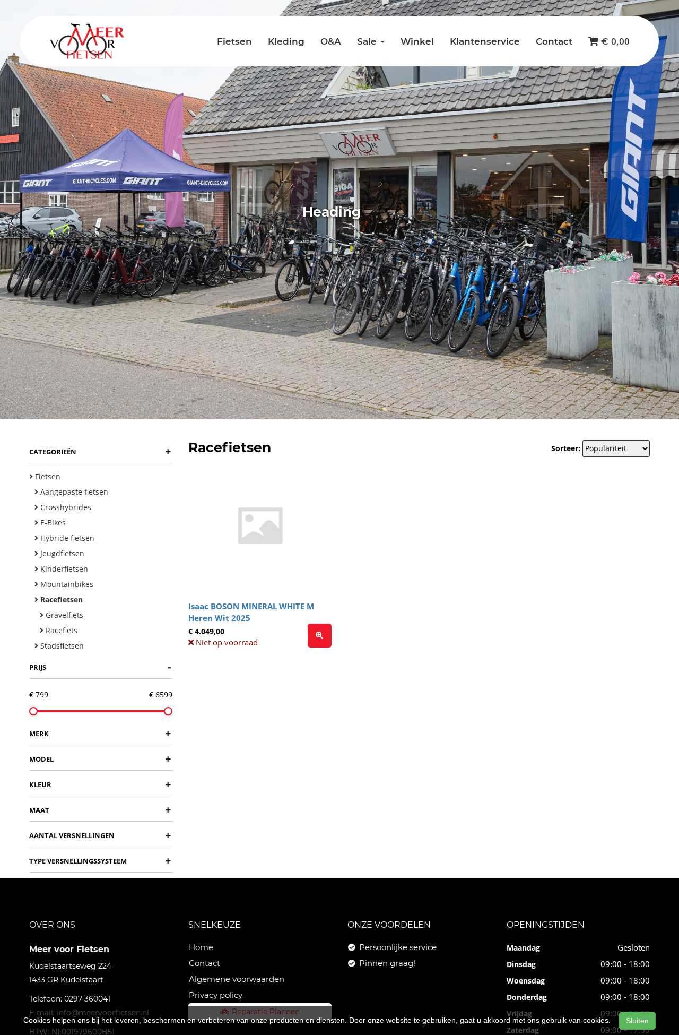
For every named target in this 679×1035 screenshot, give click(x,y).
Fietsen (234, 41)
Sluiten (637, 1020)
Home (201, 947)
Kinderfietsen (63, 569)
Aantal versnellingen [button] (100, 835)
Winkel (417, 41)
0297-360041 (87, 999)
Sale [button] (368, 41)
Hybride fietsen (66, 538)
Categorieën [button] (100, 451)
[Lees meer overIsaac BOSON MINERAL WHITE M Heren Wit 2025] (320, 636)
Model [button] (100, 759)
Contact (554, 41)
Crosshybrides (64, 507)
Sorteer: (565, 448)
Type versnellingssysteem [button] (100, 860)
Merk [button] (100, 733)
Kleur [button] (100, 784)
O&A (330, 41)
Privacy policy (215, 995)
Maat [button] (100, 810)
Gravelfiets (63, 615)
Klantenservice (485, 41)
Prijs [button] (100, 667)
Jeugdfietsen (61, 553)
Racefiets (60, 630)
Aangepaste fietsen (73, 492)
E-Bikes (52, 523)
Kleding (286, 41)
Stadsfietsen (61, 646)
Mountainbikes (65, 584)
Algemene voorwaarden (236, 979)
